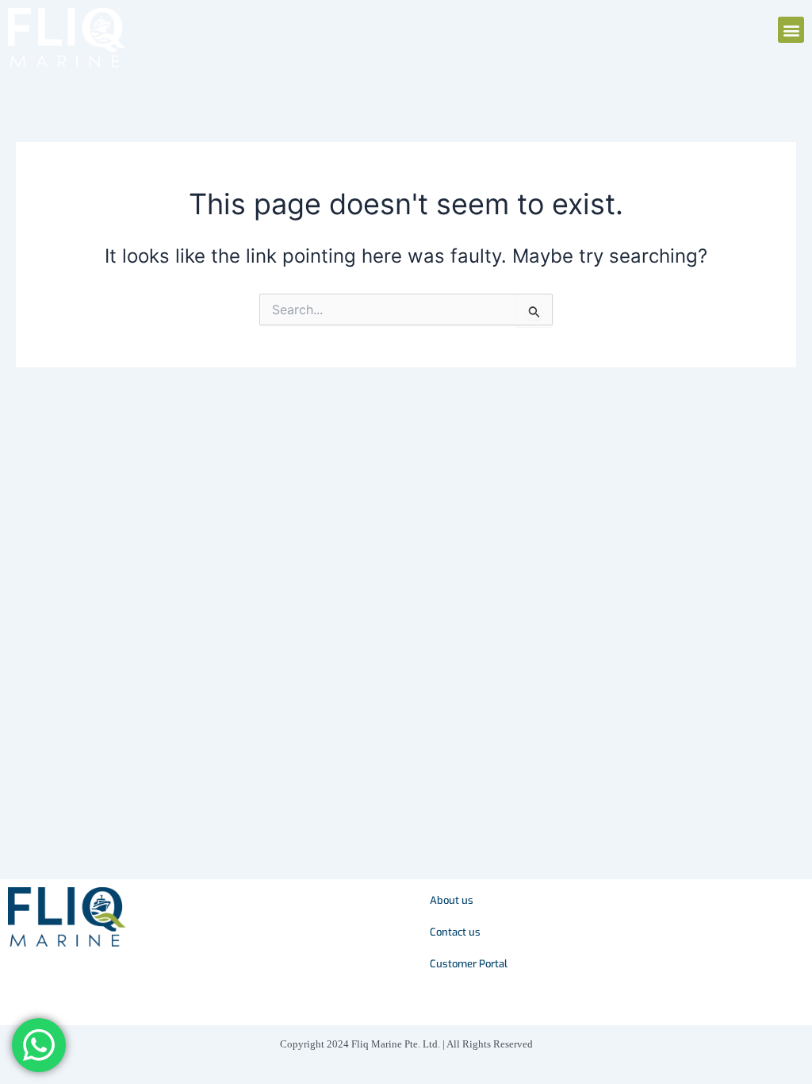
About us (451, 900)
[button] (791, 30)
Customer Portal (469, 964)
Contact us (455, 932)
